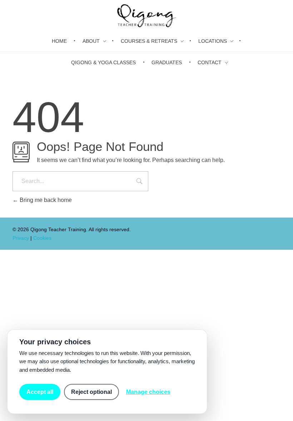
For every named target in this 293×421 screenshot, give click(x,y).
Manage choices (148, 392)
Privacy (21, 238)
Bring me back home (45, 200)
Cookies (42, 238)
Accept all (39, 392)
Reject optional (91, 392)
